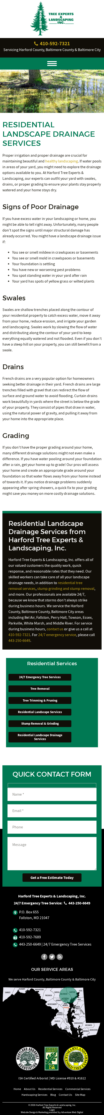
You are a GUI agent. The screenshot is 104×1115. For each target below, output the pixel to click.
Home (17, 1089)
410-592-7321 (19, 634)
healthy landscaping (61, 161)
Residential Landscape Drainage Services (40, 737)
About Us (29, 1089)
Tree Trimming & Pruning (40, 700)
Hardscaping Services (34, 1095)
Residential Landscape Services (40, 712)
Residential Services (50, 1089)
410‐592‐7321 (54, 43)
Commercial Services (77, 1089)
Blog (53, 1095)
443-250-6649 (19, 640)
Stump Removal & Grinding (40, 724)
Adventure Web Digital (72, 1112)
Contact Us (65, 1095)
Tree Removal (40, 689)
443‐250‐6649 (79, 903)
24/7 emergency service (57, 634)
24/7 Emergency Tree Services (40, 677)
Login (52, 1109)
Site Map (80, 1095)
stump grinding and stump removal (65, 588)
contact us (55, 629)
